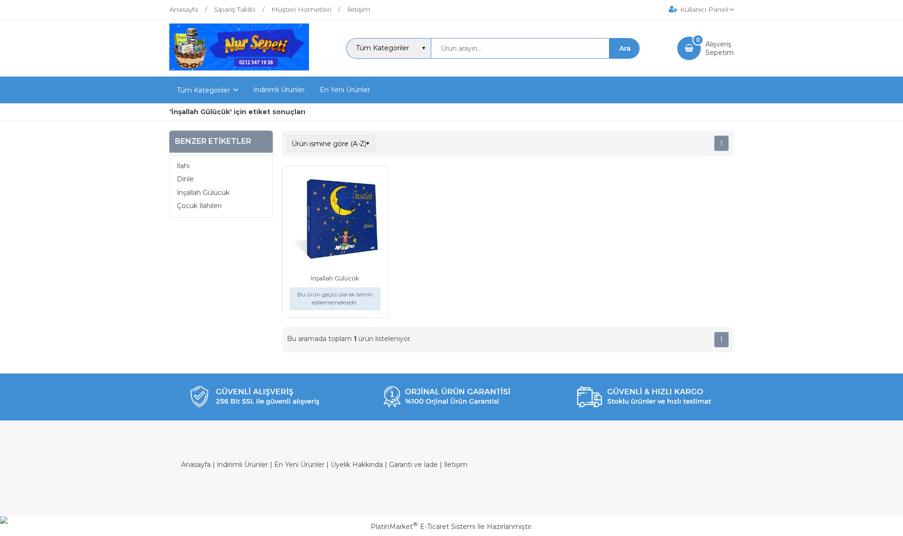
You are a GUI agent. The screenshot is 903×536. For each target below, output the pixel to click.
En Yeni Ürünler (299, 464)
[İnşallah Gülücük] (335, 219)
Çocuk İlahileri (199, 206)
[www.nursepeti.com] (239, 68)
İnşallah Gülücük (203, 192)
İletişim (455, 464)
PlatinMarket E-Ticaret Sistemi (423, 526)
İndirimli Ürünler (242, 464)
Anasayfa (196, 464)
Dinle (185, 179)
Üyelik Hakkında (357, 464)
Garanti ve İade (413, 464)
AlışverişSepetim (719, 48)
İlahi (183, 166)
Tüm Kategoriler (203, 90)
